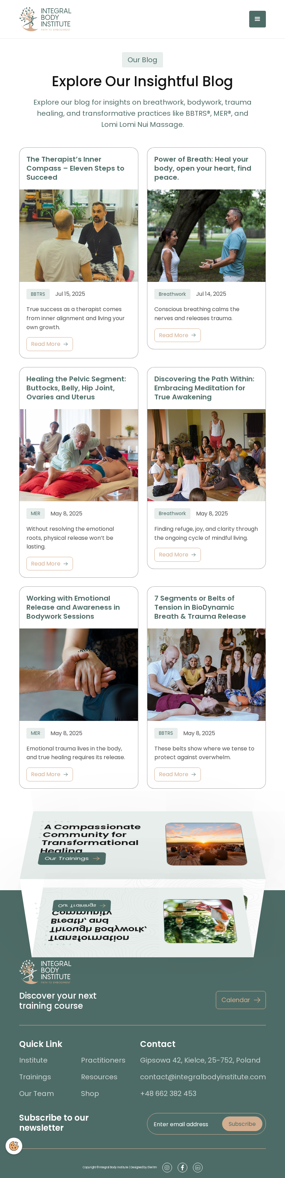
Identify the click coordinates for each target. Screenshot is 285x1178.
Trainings (35, 1077)
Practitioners (103, 1060)
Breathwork (172, 294)
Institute (33, 1060)
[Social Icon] (167, 1167)
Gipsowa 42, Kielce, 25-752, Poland (200, 1060)
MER (35, 514)
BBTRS (38, 294)
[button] (257, 19)
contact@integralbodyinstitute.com (203, 1077)
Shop (90, 1093)
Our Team (36, 1093)
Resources (99, 1077)
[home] (45, 19)
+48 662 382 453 (168, 1093)
